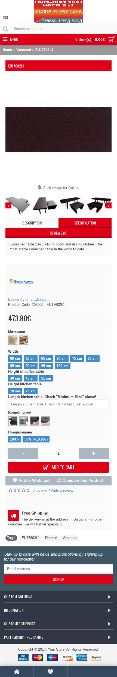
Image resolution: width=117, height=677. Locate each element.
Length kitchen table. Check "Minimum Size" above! (52, 397)
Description (32, 223)
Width (13, 351)
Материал (16, 332)
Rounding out (19, 412)
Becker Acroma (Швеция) (28, 299)
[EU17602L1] (58, 130)
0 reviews (40, 490)
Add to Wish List (34, 480)
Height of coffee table (26, 372)
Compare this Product (83, 480)
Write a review (62, 490)
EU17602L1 (30, 538)
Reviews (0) (58, 233)
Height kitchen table (25, 384)
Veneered (70, 538)
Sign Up (58, 579)
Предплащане (20, 432)
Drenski (51, 538)
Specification (85, 223)
